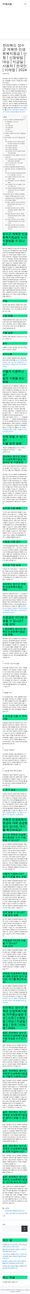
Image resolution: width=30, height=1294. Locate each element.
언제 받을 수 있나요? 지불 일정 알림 (15, 138)
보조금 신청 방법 (12, 145)
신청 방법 (10, 125)
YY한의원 (7, 4)
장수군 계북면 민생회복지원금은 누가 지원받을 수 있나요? (15, 121)
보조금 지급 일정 (12, 149)
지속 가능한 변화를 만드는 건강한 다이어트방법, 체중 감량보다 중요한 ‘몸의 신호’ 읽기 (14, 1256)
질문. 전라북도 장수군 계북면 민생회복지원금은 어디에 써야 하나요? (16, 227)
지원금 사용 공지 (12, 147)
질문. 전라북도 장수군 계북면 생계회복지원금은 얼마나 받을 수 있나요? (16, 215)
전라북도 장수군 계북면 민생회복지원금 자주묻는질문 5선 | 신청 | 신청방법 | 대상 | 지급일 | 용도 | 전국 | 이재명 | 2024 (15, 197)
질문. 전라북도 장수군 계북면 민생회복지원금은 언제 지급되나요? (16, 221)
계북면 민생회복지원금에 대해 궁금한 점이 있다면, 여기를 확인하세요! (15, 169)
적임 (8, 124)
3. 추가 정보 (11, 165)
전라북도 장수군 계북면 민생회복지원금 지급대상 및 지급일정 (16, 142)
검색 (3, 1224)
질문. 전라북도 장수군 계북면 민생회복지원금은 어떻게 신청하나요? (16, 210)
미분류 (7, 1208)
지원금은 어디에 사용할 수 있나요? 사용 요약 (15, 156)
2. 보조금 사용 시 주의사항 (15, 163)
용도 (9, 129)
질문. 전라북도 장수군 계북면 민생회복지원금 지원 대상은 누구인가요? (16, 204)
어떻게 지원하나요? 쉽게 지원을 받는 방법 (15, 134)
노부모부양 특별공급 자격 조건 (14, 1210)
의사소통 (10, 131)
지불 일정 (10, 127)
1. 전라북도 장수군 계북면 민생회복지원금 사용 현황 (16, 160)
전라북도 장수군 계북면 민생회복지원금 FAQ (16, 152)
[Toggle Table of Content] (24, 117)
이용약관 (18, 1291)
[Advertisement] (15, 23)
